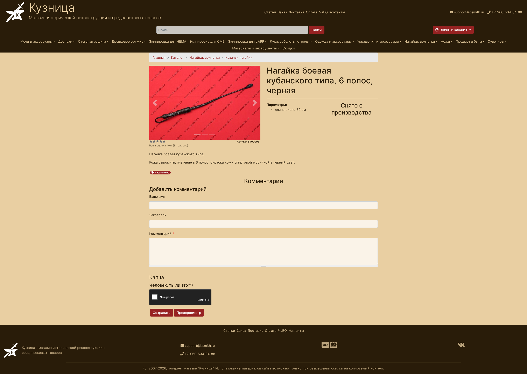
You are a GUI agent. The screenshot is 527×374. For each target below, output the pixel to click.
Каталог (177, 57)
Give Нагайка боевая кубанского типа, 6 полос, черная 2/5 (154, 141)
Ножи (445, 41)
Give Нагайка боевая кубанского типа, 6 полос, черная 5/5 (164, 141)
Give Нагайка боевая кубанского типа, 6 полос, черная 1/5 (151, 141)
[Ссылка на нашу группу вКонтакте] (461, 346)
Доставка (296, 12)
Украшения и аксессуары (378, 41)
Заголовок (157, 215)
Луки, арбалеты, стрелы (289, 41)
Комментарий (161, 233)
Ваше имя (157, 196)
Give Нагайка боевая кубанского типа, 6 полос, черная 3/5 (157, 141)
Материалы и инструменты (254, 48)
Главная (159, 57)
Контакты (337, 12)
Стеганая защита (92, 41)
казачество (162, 172)
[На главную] (15, 12)
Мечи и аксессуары (36, 41)
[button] (453, 30)
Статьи (270, 12)
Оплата (311, 12)
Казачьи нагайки (239, 57)
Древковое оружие (127, 41)
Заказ (282, 12)
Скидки (288, 48)
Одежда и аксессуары (333, 41)
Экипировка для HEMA (167, 41)
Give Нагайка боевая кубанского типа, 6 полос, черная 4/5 (160, 141)
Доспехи (65, 41)
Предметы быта (469, 41)
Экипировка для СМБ (207, 41)
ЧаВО (323, 12)
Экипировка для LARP (246, 41)
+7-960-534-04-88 (200, 354)
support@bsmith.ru (200, 346)
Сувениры (496, 41)
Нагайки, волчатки (420, 41)
